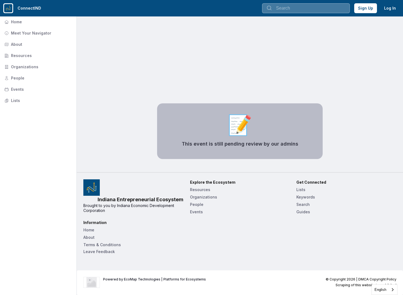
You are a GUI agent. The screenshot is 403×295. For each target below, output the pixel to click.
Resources (17, 55)
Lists (11, 100)
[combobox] (384, 289)
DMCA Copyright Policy (377, 279)
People (13, 78)
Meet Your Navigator (27, 33)
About (12, 44)
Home (12, 21)
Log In (390, 8)
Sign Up (365, 8)
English (380, 290)
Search (303, 204)
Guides (303, 211)
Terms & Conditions (102, 244)
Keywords (305, 197)
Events (13, 89)
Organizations (20, 66)
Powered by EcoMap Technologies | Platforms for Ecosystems (154, 279)
